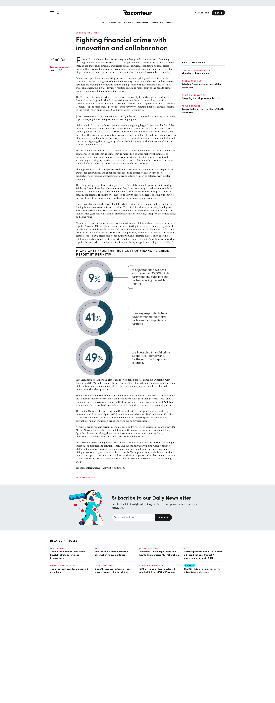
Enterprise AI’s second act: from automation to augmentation (111, 553)
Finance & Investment (62, 565)
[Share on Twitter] (52, 60)
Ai (96, 548)
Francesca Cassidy (60, 66)
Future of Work (191, 106)
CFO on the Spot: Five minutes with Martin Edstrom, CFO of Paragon (157, 570)
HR (103, 22)
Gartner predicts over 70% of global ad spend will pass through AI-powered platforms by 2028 (203, 554)
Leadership (157, 22)
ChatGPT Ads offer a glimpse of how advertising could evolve (203, 570)
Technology (114, 22)
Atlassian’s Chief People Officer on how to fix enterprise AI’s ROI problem (159, 553)
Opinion (189, 565)
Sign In (218, 12)
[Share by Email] (63, 60)
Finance (128, 22)
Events (169, 22)
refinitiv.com (118, 468)
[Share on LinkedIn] (57, 60)
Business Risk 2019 (86, 33)
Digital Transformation (196, 70)
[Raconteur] (137, 12)
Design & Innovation (194, 95)
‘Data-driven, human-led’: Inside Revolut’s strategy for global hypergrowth (67, 554)
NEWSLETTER (202, 12)
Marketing (142, 22)
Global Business (191, 81)
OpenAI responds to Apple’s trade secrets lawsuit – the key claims (113, 570)
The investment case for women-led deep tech (69, 570)
